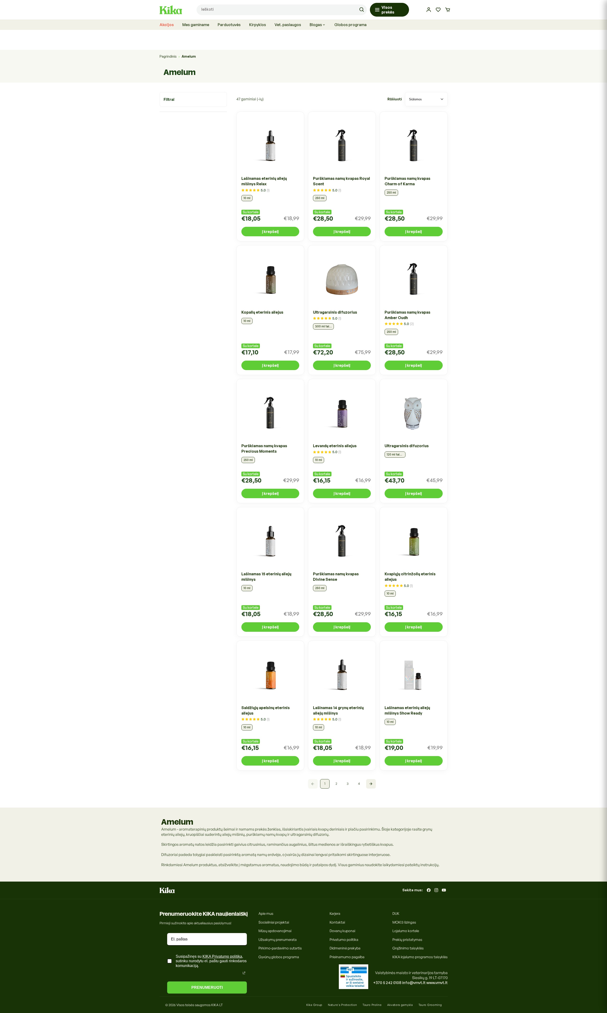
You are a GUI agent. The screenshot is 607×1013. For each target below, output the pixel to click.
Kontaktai (337, 922)
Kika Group (314, 1005)
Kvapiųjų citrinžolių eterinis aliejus (410, 577)
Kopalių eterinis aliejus (262, 312)
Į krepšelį (270, 231)
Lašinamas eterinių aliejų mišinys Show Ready (407, 710)
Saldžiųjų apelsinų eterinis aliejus (265, 710)
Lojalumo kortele (405, 931)
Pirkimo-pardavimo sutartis (280, 948)
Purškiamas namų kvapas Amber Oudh (407, 315)
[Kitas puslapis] (371, 784)
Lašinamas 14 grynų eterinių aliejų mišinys (338, 710)
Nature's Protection (342, 1005)
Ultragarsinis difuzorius (335, 312)
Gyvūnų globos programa (278, 956)
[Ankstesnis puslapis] (313, 784)
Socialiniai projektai (273, 922)
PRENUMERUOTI (207, 987)
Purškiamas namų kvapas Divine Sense (336, 577)
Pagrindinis (168, 56)
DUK (395, 913)
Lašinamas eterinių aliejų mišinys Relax (264, 181)
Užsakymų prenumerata (277, 939)
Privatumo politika (344, 939)
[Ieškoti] (361, 10)
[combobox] (282, 10)
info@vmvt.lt (414, 982)
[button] (448, 10)
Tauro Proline (372, 1005)
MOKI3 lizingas (404, 922)
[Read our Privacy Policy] (244, 973)
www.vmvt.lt (437, 982)
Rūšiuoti (394, 99)
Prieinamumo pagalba (347, 956)
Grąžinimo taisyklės (408, 948)
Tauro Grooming (430, 1005)
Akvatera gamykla (400, 1005)
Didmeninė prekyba (345, 948)
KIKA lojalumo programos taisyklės (420, 956)
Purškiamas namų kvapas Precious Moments (264, 448)
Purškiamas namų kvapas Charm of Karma (407, 181)
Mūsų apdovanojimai (274, 931)
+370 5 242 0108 (387, 982)
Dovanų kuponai (342, 931)
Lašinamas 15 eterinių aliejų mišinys (266, 577)
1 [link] (324, 784)
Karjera (335, 913)
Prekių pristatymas (407, 939)
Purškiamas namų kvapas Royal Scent (341, 181)
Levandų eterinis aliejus (335, 445)
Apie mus (265, 913)
